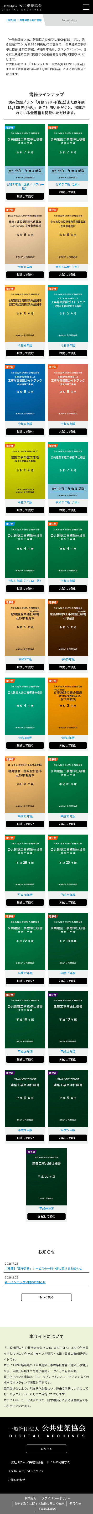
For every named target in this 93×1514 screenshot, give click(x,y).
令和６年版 (25, 345)
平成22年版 (25, 973)
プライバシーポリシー (56, 1498)
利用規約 (30, 1498)
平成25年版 (67, 895)
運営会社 (75, 1503)
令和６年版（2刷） (67, 267)
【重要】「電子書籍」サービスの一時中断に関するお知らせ (43, 1268)
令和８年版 (25, 267)
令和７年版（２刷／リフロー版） (25, 186)
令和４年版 (68, 581)
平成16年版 (25, 1051)
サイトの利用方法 (58, 1462)
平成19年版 (67, 973)
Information (69, 20)
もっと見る (46, 1297)
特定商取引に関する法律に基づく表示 (39, 1503)
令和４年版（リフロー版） (25, 581)
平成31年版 (25, 816)
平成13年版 (67, 1051)
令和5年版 (25, 659)
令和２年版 (25, 502)
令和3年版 (68, 738)
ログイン (46, 1449)
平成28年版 (25, 895)
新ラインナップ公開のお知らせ (25, 1282)
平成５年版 (68, 1130)
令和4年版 (25, 738)
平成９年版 (25, 1130)
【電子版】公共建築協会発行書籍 (23, 20)
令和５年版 (68, 345)
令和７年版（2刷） (67, 184)
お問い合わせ (16, 1480)
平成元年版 (46, 1208)
